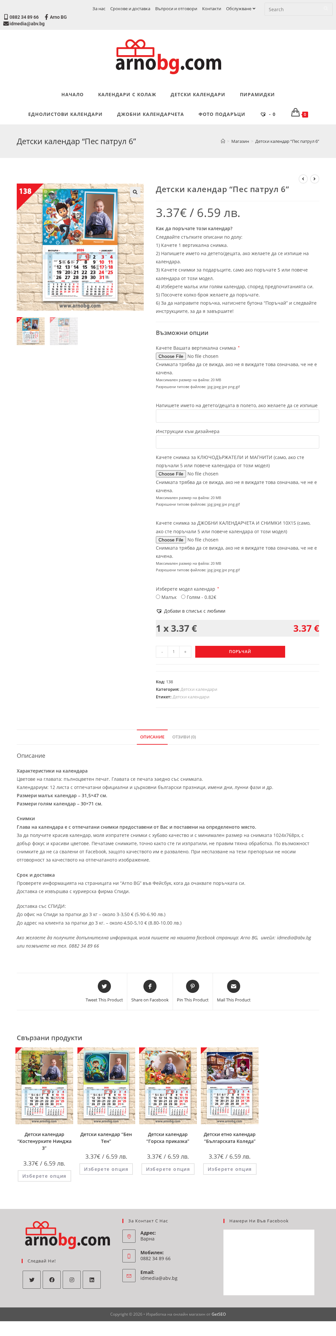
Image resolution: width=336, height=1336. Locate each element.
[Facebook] (52, 1280)
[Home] (223, 141)
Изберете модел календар (187, 589)
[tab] (152, 737)
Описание (152, 737)
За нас (99, 8)
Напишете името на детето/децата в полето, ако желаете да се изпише (237, 405)
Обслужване (238, 8)
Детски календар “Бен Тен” (106, 1137)
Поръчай (240, 651)
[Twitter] (32, 1280)
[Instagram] (72, 1280)
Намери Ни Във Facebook (259, 1221)
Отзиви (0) (184, 737)
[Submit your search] (326, 8)
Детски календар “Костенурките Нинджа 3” (44, 1141)
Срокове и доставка (130, 8)
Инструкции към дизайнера (188, 431)
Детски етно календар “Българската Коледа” (230, 1137)
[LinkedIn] (92, 1280)
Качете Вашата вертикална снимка (198, 348)
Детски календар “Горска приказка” (167, 1137)
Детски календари (198, 689)
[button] (190, 611)
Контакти (211, 8)
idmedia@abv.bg (27, 23)
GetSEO (219, 1314)
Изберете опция (44, 1176)
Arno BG (58, 17)
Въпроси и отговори (176, 8)
